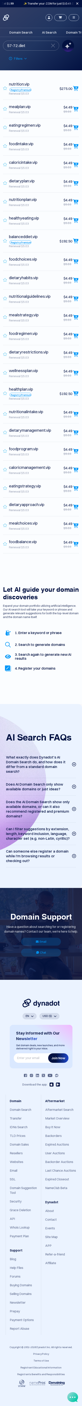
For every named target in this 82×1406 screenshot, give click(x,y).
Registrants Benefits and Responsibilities (41, 1374)
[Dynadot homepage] (6, 17)
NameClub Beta (56, 1188)
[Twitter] (43, 1075)
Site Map (51, 1237)
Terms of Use (41, 1360)
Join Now (58, 1058)
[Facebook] (25, 1075)
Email (43, 941)
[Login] (49, 17)
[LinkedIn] (37, 1075)
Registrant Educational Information (41, 1367)
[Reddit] (56, 1075)
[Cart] (60, 17)
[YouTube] (50, 1075)
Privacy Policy (41, 1353)
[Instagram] (31, 1075)
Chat (43, 952)
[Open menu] (74, 17)
